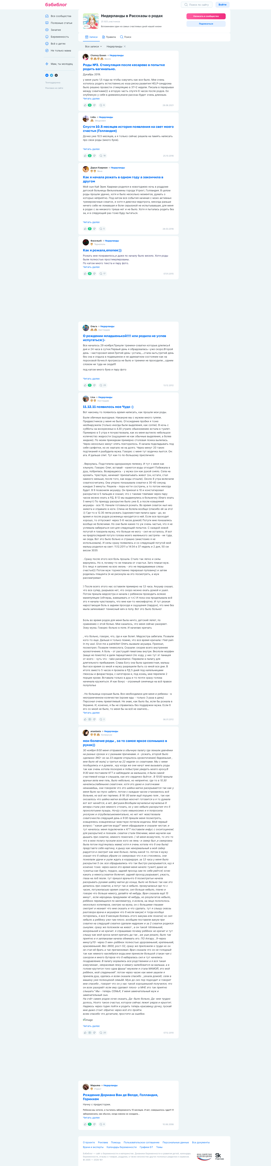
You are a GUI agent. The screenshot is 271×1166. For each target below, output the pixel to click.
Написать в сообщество (206, 16)
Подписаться (206, 23)
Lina (92, 397)
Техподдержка (52, 82)
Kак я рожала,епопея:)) (102, 250)
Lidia (93, 117)
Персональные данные (176, 1142)
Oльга (93, 326)
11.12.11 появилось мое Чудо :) (108, 407)
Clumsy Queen (98, 55)
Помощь (116, 1142)
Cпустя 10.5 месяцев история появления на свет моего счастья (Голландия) (128, 129)
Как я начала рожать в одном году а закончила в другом (123, 179)
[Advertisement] (206, 90)
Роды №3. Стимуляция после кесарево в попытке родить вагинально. (124, 67)
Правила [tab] (111, 36)
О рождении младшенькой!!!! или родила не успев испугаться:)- (124, 338)
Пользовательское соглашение (141, 1142)
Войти (222, 4)
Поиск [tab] (127, 36)
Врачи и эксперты (93, 1147)
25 (104, 385)
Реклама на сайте (54, 88)
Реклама (103, 1142)
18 (104, 155)
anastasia (95, 731)
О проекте (89, 1142)
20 (104, 1032)
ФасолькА (96, 240)
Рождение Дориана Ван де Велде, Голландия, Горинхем (120, 1097)
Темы (159, 1147)
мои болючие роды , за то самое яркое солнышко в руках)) (125, 743)
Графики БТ (146, 1147)
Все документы (201, 1142)
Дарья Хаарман (99, 167)
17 (104, 273)
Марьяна (95, 1085)
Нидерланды (117, 55)
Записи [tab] (93, 36)
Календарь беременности (122, 1147)
